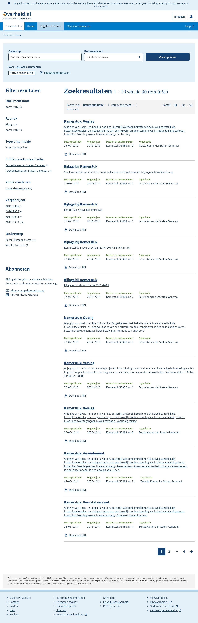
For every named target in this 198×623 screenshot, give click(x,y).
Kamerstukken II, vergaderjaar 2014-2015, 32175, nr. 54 (97, 247)
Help (12, 610)
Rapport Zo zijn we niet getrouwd (83, 209)
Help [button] (188, 26)
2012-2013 (12, 222)
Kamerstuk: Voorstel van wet (87, 502)
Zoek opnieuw (167, 57)
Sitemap (61, 610)
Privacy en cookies (66, 602)
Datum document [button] (121, 105)
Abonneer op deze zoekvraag (27, 290)
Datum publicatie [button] (93, 105)
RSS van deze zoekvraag (24, 294)
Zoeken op (14, 51)
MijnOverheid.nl (159, 597)
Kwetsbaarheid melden (69, 614)
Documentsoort (93, 51)
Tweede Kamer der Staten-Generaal (26, 170)
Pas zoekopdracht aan (56, 72)
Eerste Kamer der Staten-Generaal (25, 165)
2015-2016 (12, 206)
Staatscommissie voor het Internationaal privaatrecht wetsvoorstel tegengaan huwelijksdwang (118, 172)
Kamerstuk (12, 107)
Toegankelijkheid (66, 606)
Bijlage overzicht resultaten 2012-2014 (86, 285)
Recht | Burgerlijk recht (18, 240)
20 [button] (183, 105)
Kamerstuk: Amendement (84, 453)
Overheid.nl (12, 27)
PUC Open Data (112, 606)
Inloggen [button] (179, 16)
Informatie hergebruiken (70, 597)
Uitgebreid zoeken (50, 26)
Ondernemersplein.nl (162, 606)
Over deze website (20, 597)
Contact (14, 602)
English (14, 606)
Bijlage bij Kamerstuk (80, 166)
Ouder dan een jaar (17, 188)
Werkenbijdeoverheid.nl (164, 610)
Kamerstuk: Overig (78, 318)
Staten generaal (15, 147)
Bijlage (9, 124)
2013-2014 (12, 216)
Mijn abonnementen (78, 26)
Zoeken (14, 614)
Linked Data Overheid (115, 602)
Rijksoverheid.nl (159, 602)
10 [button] (175, 105)
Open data (109, 597)
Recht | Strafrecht (15, 245)
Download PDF (77, 154)
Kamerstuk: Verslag (79, 121)
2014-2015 (12, 211)
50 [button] (190, 105)
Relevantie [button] (73, 109)
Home (30, 26)
